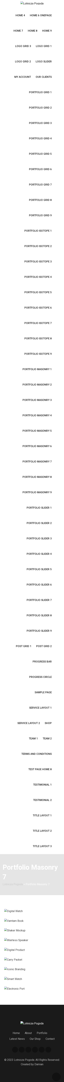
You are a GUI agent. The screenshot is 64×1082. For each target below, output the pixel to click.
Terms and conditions (36, 753)
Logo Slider (44, 61)
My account (22, 76)
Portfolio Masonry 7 (37, 461)
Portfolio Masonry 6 (37, 446)
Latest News (17, 1038)
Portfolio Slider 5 (39, 569)
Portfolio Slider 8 (39, 615)
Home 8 (32, 30)
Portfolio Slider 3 (39, 538)
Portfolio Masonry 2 (37, 384)
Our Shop (35, 1038)
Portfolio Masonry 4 (37, 415)
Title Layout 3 (42, 846)
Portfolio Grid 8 (40, 200)
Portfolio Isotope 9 (38, 353)
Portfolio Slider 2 (39, 523)
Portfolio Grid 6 (40, 169)
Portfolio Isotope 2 (38, 246)
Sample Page (43, 692)
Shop (48, 723)
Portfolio (42, 1033)
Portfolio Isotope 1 (38, 230)
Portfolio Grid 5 (40, 153)
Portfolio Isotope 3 (38, 261)
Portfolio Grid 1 (40, 92)
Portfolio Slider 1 (39, 507)
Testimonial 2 (42, 800)
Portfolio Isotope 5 (38, 292)
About (28, 1033)
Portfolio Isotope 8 (38, 338)
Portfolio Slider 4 (39, 553)
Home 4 (20, 15)
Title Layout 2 (42, 830)
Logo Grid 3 (23, 46)
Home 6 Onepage (41, 15)
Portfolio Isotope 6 (38, 307)
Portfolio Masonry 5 (37, 430)
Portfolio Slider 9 (39, 630)
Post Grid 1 (23, 646)
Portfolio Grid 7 (40, 184)
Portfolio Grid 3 (40, 123)
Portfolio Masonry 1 (37, 369)
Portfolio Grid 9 (40, 215)
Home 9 (47, 30)
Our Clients (44, 76)
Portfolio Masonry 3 (37, 400)
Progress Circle (40, 677)
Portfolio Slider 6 (39, 584)
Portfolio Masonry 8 (37, 477)
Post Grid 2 (44, 646)
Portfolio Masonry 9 (37, 492)
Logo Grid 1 (44, 46)
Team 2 (47, 738)
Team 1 (33, 738)
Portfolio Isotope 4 (38, 276)
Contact (50, 1038)
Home (16, 1033)
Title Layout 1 (42, 815)
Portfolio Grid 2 (40, 107)
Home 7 (18, 30)
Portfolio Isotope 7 (38, 323)
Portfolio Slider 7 (39, 600)
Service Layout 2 (28, 723)
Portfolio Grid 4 (40, 138)
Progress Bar (42, 661)
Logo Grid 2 (23, 61)
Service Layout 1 (40, 707)
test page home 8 (40, 769)
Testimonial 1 (42, 784)
